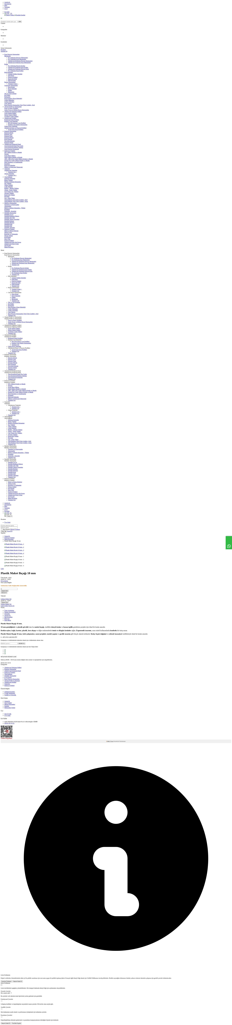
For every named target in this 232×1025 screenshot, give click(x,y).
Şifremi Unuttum (15, 529)
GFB (2, 569)
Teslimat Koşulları (9, 691)
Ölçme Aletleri (8, 235)
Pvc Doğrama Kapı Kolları (15, 71)
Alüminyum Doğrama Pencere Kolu (18, 69)
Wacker (6, 154)
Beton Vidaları (8, 180)
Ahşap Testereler (9, 173)
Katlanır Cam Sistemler (11, 121)
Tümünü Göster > (13, 84)
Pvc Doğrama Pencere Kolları (16, 66)
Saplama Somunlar (9, 178)
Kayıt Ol (9, 531)
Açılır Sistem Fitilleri (10, 113)
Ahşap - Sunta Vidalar (10, 190)
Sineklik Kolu (8, 224)
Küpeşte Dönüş (8, 142)
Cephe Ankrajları (9, 102)
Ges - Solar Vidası (9, 198)
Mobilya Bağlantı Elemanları (12, 182)
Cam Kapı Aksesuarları (11, 85)
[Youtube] (5, 652)
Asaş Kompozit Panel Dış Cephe (13, 146)
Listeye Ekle (4, 606)
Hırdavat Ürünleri (9, 229)
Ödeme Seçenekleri (9, 612)
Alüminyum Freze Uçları (11, 244)
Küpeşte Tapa (8, 134)
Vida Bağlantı (8, 177)
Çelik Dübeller (8, 186)
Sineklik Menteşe (9, 222)
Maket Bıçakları (9, 247)
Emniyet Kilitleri (12, 77)
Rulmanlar (7, 97)
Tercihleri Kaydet (16, 1023)
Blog (5, 5)
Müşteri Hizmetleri (9, 704)
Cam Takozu (8, 103)
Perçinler (6, 196)
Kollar (6, 64)
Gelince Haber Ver (6, 599)
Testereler (7, 169)
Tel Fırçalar (7, 245)
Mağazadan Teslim (9, 707)
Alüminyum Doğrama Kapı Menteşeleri (19, 62)
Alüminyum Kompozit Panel (12, 144)
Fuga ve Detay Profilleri (11, 108)
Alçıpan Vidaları (9, 193)
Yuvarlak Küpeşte (9, 141)
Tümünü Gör (15, 265)
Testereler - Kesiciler (10, 211)
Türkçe (12, 15)
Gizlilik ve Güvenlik (10, 695)
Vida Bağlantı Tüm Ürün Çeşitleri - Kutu (16, 201)
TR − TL (9, 13)
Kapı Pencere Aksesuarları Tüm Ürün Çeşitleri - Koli (19, 105)
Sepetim (6, 706)
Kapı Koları (11, 87)
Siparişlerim (7, 4)
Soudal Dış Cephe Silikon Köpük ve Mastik (17, 160)
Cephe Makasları (9, 100)
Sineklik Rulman (9, 221)
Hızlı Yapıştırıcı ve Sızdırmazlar (13, 162)
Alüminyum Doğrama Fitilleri (12, 111)
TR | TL (9, 513)
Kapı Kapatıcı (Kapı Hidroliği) (13, 98)
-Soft (107, 741)
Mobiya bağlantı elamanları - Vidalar (14, 208)
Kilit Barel (11, 75)
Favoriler (7, 12)
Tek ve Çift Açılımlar (10, 93)
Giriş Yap (3, 531)
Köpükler (7, 164)
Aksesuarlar (7, 206)
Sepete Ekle (4, 590)
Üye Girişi (7, 522)
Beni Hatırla (6, 529)
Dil (5, 516)
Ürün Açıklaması (9, 610)
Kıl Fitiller (7, 95)
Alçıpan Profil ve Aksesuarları (13, 106)
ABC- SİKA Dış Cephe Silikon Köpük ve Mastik (18, 159)
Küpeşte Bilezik (9, 137)
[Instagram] (5, 653)
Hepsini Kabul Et (17, 981)
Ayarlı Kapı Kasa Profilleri (15, 129)
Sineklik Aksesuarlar (10, 213)
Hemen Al (4, 592)
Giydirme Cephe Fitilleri (11, 116)
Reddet (111, 978)
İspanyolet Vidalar (9, 195)
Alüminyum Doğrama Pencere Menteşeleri (20, 61)
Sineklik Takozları (9, 227)
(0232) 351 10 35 (9, 723)
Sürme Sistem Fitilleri (10, 115)
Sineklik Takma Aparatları (11, 219)
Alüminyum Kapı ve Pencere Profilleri (15, 128)
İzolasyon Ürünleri (9, 151)
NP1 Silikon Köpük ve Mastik (13, 152)
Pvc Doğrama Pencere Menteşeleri (18, 57)
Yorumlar (7, 7)
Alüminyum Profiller (10, 118)
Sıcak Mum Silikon (9, 155)
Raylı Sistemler (12, 88)
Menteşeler (7, 56)
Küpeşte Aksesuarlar (10, 131)
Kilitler (10, 90)
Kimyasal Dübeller (9, 165)
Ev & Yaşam (8, 677)
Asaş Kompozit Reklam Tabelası (13, 147)
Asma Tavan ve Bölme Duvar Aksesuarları (16, 110)
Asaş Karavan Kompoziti (11, 149)
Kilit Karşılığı (12, 80)
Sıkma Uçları (8, 232)
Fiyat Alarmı (4, 581)
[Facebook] (5, 650)
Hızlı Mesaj (7, 620)
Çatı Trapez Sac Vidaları (11, 191)
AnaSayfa (7, 2)
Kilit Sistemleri (8, 72)
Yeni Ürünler (8, 703)
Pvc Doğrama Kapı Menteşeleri (17, 59)
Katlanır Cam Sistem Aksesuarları (17, 124)
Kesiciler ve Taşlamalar (11, 234)
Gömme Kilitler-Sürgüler (15, 74)
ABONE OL (22, 643)
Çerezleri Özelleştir (6, 981)
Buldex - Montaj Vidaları (11, 188)
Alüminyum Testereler (10, 170)
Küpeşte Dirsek (8, 133)
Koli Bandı (7, 237)
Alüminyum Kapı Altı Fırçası (12, 242)
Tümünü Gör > (12, 172)
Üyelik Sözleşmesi (9, 693)
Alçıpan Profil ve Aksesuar (12, 680)
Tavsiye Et (11, 606)
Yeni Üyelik (7, 714)
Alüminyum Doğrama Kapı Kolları (18, 67)
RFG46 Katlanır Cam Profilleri (17, 123)
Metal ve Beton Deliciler (11, 231)
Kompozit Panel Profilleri (11, 120)
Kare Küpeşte (8, 139)
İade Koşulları (8, 617)
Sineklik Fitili (8, 226)
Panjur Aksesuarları (9, 82)
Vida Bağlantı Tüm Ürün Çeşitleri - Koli (15, 200)
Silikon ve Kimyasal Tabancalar (13, 167)
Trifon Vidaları (8, 185)
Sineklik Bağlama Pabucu (11, 216)
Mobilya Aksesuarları (10, 203)
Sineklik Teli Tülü (9, 218)
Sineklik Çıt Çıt (8, 214)
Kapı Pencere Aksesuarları (11, 54)
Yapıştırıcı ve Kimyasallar (11, 204)
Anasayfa (7, 536)
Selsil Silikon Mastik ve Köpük (13, 157)
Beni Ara (7, 618)
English (22, 15)
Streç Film (7, 239)
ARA (20, 21)
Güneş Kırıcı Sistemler (10, 126)
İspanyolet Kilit (12, 79)
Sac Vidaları (7, 183)
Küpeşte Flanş (8, 136)
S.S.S (6, 9)
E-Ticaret (111, 741)
